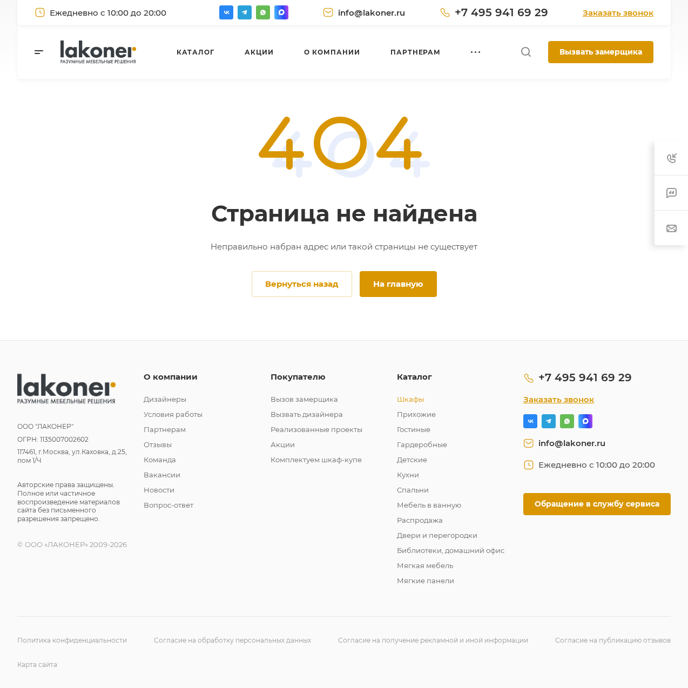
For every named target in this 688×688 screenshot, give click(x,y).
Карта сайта (37, 664)
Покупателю (298, 377)
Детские (412, 459)
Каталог (414, 377)
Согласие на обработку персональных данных (232, 640)
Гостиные (413, 429)
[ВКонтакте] (226, 12)
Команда (160, 459)
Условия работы (173, 414)
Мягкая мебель (425, 565)
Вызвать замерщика (600, 52)
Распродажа (420, 520)
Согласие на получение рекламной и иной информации (433, 640)
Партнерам (165, 429)
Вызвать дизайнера (307, 414)
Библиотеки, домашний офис (450, 550)
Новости (159, 489)
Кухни (408, 474)
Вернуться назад (302, 284)
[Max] (281, 12)
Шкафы (410, 399)
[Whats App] (263, 12)
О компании (171, 377)
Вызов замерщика (304, 399)
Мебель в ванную (429, 505)
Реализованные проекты (316, 429)
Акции (283, 444)
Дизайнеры (165, 399)
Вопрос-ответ (168, 505)
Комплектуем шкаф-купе (316, 459)
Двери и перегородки (437, 535)
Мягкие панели (425, 580)
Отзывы (158, 444)
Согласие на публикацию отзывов (613, 640)
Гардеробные (422, 444)
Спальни (413, 489)
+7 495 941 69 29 (501, 12)
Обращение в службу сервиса (597, 504)
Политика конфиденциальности (72, 640)
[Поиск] (526, 52)
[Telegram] (245, 12)
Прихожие (416, 414)
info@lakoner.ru (371, 13)
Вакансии (162, 474)
